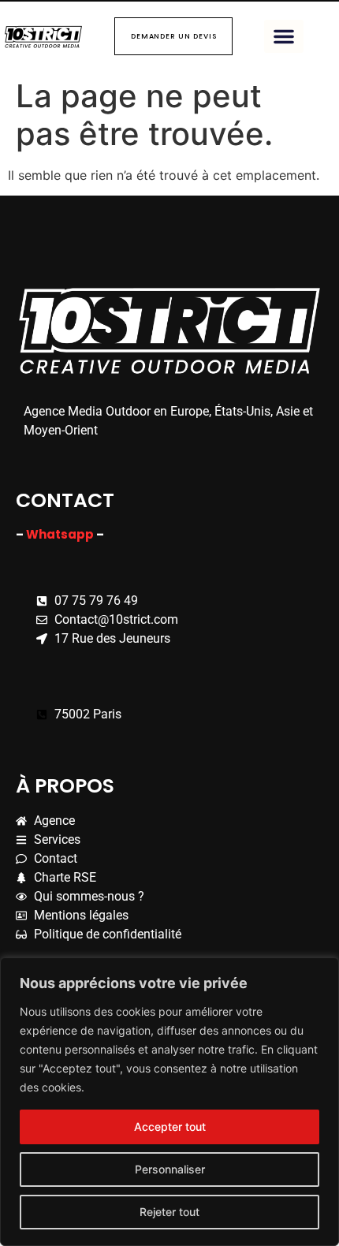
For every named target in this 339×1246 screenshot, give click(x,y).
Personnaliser (170, 1169)
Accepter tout (170, 1126)
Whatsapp (61, 534)
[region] (169, 1101)
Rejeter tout (169, 1211)
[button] (284, 36)
